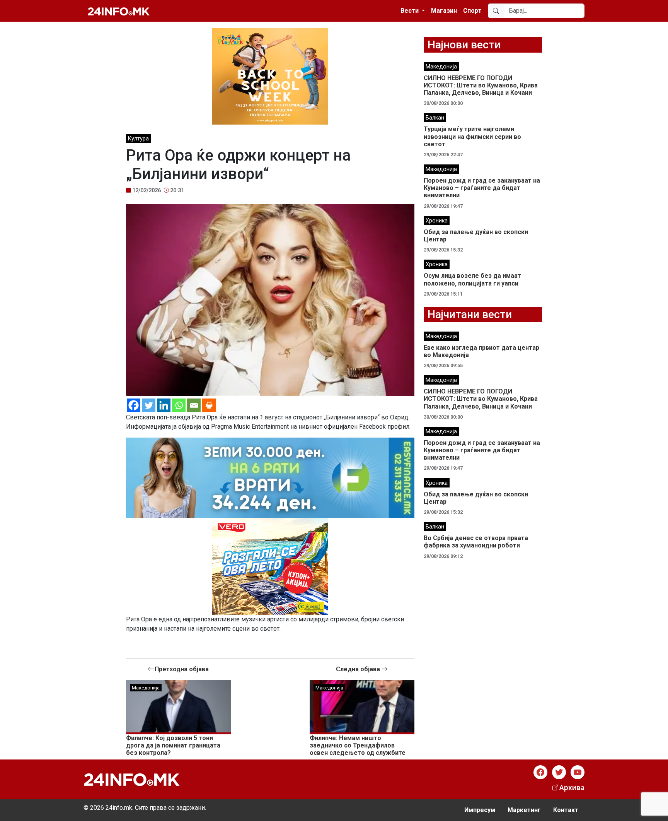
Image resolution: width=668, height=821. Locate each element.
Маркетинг (524, 810)
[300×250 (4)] (270, 566)
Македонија (146, 688)
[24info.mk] (119, 11)
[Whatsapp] (179, 405)
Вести (410, 10)
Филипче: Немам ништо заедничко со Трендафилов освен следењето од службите (358, 745)
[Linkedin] (163, 405)
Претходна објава (182, 669)
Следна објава (359, 669)
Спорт (472, 10)
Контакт (565, 810)
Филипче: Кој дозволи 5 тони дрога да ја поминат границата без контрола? (173, 745)
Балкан (435, 118)
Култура (138, 138)
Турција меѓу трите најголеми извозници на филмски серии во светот (472, 136)
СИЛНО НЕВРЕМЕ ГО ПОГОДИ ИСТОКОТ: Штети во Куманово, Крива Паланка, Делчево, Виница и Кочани (481, 85)
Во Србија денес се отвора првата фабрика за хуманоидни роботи (476, 541)
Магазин (444, 10)
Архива (571, 787)
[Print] (209, 405)
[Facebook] (133, 405)
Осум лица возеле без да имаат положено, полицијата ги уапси (472, 279)
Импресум (479, 810)
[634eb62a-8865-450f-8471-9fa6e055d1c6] (270, 75)
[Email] (194, 405)
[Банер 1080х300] (270, 477)
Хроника (437, 220)
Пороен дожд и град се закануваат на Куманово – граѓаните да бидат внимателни (482, 188)
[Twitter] (148, 405)
